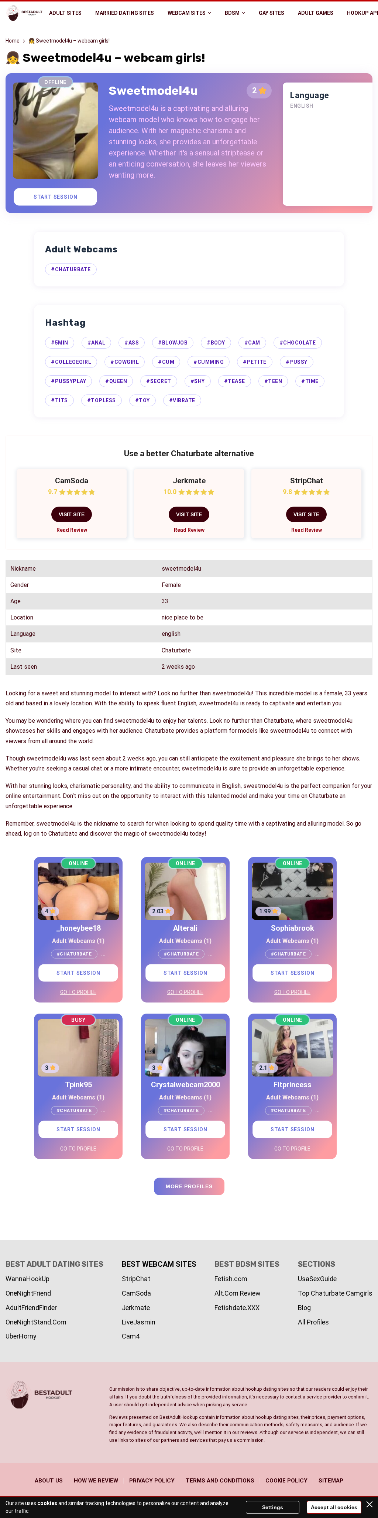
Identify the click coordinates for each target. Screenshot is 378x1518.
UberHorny (21, 1336)
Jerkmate (136, 1308)
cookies (47, 1503)
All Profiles (313, 1322)
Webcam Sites (187, 13)
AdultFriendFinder (31, 1308)
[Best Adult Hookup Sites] (24, 13)
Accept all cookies (334, 1507)
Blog (304, 1308)
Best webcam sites (159, 1264)
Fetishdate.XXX (237, 1308)
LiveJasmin (138, 1322)
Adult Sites (65, 13)
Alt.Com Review (237, 1293)
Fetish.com (230, 1279)
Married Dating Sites (124, 13)
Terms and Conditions (220, 1480)
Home (13, 41)
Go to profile (78, 992)
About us (49, 1480)
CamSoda (136, 1293)
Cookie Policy (286, 1480)
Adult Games (315, 13)
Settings (272, 1507)
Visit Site (72, 514)
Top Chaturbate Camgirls (335, 1293)
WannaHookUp (27, 1279)
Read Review (71, 530)
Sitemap (331, 1480)
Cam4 (131, 1336)
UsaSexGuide (317, 1279)
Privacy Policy (152, 1480)
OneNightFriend (28, 1293)
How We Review (96, 1480)
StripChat (136, 1279)
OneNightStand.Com (36, 1322)
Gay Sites (271, 13)
